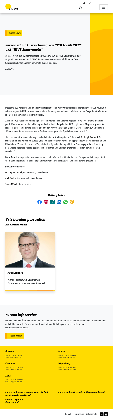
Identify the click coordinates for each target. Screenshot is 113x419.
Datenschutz (91, 414)
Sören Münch (11, 184)
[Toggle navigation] (103, 7)
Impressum (79, 414)
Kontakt (68, 414)
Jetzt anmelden (15, 335)
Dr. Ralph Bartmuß (89, 137)
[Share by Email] (46, 201)
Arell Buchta (10, 178)
